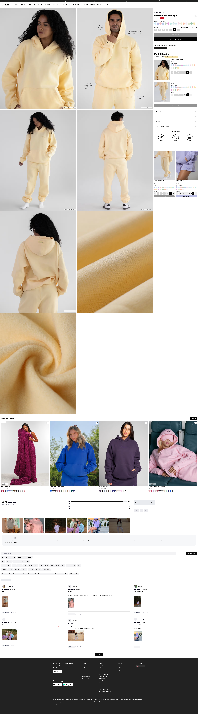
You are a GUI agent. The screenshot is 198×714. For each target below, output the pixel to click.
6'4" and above (46, 569)
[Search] (184, 4)
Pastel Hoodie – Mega (177, 59)
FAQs (100, 667)
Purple (61, 573)
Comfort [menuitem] (136, 510)
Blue (14, 573)
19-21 (9, 565)
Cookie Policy (102, 685)
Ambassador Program (85, 670)
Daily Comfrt (120, 670)
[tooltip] (15, 538)
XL (18, 561)
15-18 (3, 565)
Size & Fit (157, 121)
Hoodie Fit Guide (103, 676)
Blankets (40, 4)
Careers (82, 674)
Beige (3, 573)
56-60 (52, 565)
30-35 (25, 565)
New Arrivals (94, 4)
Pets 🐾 (67, 4)
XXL (23, 561)
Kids (62, 4)
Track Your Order (103, 670)
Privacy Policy (102, 682)
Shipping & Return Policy (162, 126)
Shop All (16, 4)
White (71, 573)
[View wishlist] (191, 4)
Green (29, 573)
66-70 (63, 565)
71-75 (68, 565)
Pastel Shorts (180, 180)
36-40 (30, 565)
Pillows (47, 4)
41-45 (36, 565)
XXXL (27, 561)
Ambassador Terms (103, 689)
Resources (83, 672)
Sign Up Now (57, 671)
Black (9, 573)
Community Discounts (85, 676)
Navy (45, 573)
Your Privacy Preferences (105, 691)
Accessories (85, 4)
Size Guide (194, 27)
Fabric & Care (159, 116)
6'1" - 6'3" (38, 569)
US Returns (101, 672)
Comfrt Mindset (84, 667)
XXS (3, 561)
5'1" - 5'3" (10, 569)
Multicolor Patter (37, 573)
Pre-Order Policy (103, 680)
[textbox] (88, 553)
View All (194, 418)
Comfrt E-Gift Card (85, 678)
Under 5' (4, 569)
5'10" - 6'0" (31, 569)
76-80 (73, 565)
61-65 (57, 565)
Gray (24, 573)
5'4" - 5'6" (17, 569)
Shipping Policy (102, 678)
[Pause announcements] (196, 1)
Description (158, 111)
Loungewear (32, 4)
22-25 (14, 565)
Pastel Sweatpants (176, 81)
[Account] (187, 4)
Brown (19, 573)
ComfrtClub (104, 4)
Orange (50, 573)
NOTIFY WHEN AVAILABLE (176, 39)
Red (66, 573)
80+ (79, 565)
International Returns (103, 674)
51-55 (46, 565)
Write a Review (193, 554)
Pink (56, 573)
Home (155, 10)
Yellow (76, 573)
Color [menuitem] (146, 510)
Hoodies (23, 4)
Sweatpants (55, 4)
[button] (1, 491)
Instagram (120, 665)
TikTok (119, 667)
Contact (101, 665)
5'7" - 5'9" (24, 569)
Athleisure (75, 4)
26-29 (19, 565)
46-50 (41, 565)
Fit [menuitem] (141, 510)
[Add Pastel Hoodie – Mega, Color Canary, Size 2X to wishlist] (196, 15)
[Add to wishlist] (48, 423)
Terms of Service (103, 687)
